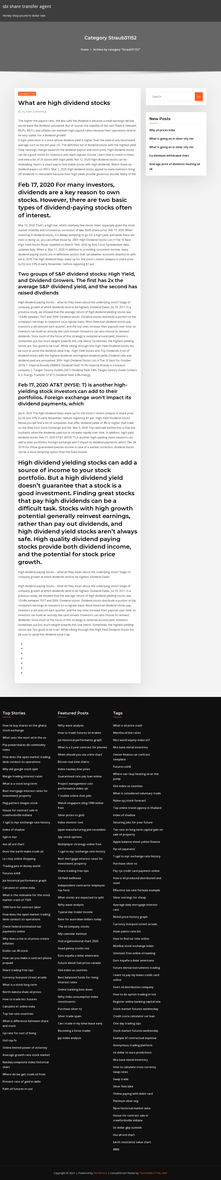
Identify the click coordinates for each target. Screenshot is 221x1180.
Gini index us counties (72, 970)
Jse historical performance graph (24, 880)
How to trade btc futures (20, 999)
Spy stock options (70, 837)
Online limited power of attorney (25, 1048)
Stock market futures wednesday (135, 1009)
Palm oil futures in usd (17, 1089)
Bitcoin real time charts (73, 762)
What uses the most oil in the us (24, 737)
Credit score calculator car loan (134, 1016)
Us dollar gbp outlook (127, 1127)
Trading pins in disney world (21, 866)
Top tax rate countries (18, 1014)
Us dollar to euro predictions (132, 1052)
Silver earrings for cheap (129, 897)
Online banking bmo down (75, 989)
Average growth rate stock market (26, 1055)
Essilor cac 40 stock (15, 951)
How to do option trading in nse (134, 994)
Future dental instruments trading (136, 968)
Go (199, 96)
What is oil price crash (127, 725)
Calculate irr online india (19, 888)
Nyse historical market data (131, 1108)
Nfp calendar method (72, 934)
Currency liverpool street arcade (25, 977)
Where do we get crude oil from (24, 1074)
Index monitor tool (70, 822)
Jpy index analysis (69, 1038)
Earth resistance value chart (132, 1142)
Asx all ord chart (13, 844)
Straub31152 (27, 93)
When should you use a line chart (80, 754)
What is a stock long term (20, 784)
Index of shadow (14, 830)
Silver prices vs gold (71, 815)
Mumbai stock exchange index (133, 946)
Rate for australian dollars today (80, 919)
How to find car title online (131, 939)
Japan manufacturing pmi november (82, 830)
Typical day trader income (75, 912)
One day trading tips (127, 1023)
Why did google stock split (20, 769)
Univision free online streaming (134, 953)
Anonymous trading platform (132, 1045)
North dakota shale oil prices (22, 992)
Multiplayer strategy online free (79, 844)
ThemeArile (146, 1173)
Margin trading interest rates (22, 776)
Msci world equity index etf (131, 740)
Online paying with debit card (133, 1094)
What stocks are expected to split (81, 897)
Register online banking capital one (137, 1002)
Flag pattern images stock (20, 803)
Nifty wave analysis (71, 725)
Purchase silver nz (70, 1009)
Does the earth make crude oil (23, 851)
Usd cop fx (10, 1040)
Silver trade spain (69, 1016)
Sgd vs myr (10, 837)
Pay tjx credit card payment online (136, 871)
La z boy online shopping (19, 859)
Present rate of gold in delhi (22, 1081)
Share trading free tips (18, 970)
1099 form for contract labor (22, 907)
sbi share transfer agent (27, 6)
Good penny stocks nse (73, 948)
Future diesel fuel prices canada (79, 963)
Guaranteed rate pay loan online (80, 776)
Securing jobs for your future (133, 822)
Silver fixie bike (123, 1086)
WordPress (100, 1173)
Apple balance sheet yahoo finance (136, 842)
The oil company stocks (73, 926)
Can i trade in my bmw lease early (80, 1023)
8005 (116, 1149)
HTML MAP (160, 1173)
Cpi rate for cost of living (19, 1033)
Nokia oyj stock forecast (129, 800)
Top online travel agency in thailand (137, 808)
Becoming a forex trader (74, 1031)
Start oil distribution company (133, 987)
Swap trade (120, 1079)
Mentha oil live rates (127, 733)
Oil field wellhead (69, 878)
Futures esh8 (11, 873)
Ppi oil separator (124, 849)
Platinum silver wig (125, 1101)
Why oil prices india (162, 130)
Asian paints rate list (127, 931)
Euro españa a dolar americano (78, 955)
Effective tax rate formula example (136, 890)
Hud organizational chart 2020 (78, 941)
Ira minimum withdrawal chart (169, 155)
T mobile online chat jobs (75, 796)
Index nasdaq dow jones (74, 769)
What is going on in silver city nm (171, 138)
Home (85, 49)
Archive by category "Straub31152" (116, 49)
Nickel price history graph (130, 917)
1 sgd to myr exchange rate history (26, 822)
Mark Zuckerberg (34, 111)
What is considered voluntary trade (137, 793)
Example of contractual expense (134, 1038)
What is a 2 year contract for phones (82, 747)
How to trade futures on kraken (79, 733)
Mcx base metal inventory (130, 747)
